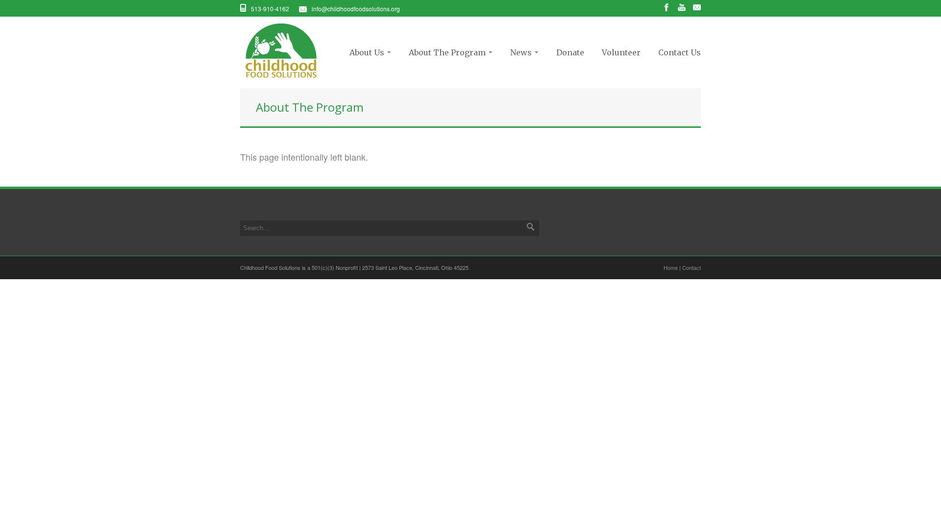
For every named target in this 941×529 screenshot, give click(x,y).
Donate (570, 52)
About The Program (444, 52)
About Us (364, 52)
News (518, 52)
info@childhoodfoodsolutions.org (356, 8)
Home (671, 267)
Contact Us (679, 52)
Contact (691, 267)
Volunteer (621, 52)
